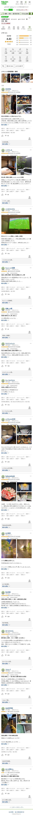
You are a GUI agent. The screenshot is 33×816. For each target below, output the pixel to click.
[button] (5, 78)
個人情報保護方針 (19, 812)
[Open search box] (3, 66)
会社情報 (11, 812)
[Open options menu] (31, 89)
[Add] (29, 18)
